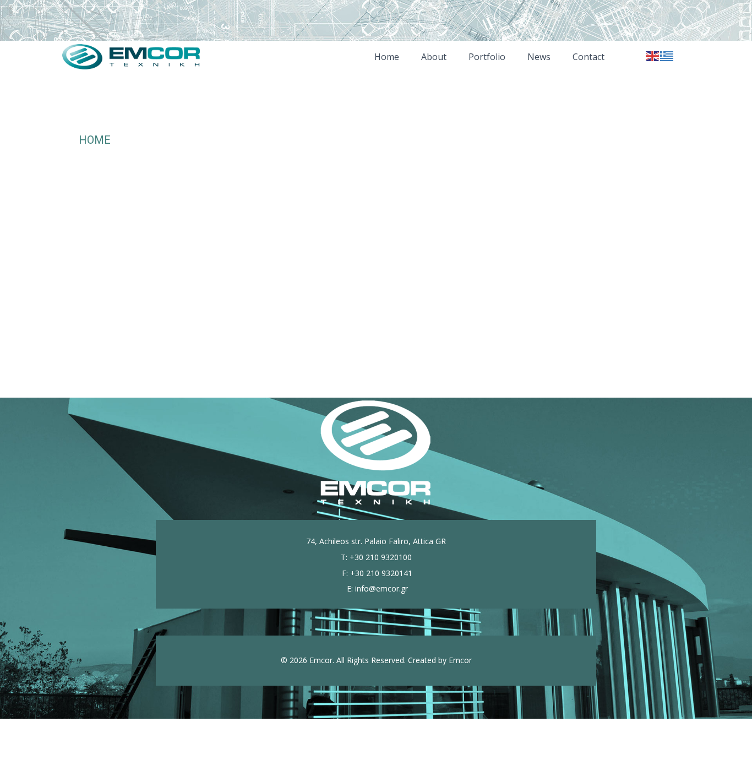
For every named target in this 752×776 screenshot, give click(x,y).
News (539, 57)
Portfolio (486, 57)
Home (386, 57)
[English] (653, 54)
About (433, 57)
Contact (588, 57)
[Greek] (667, 54)
